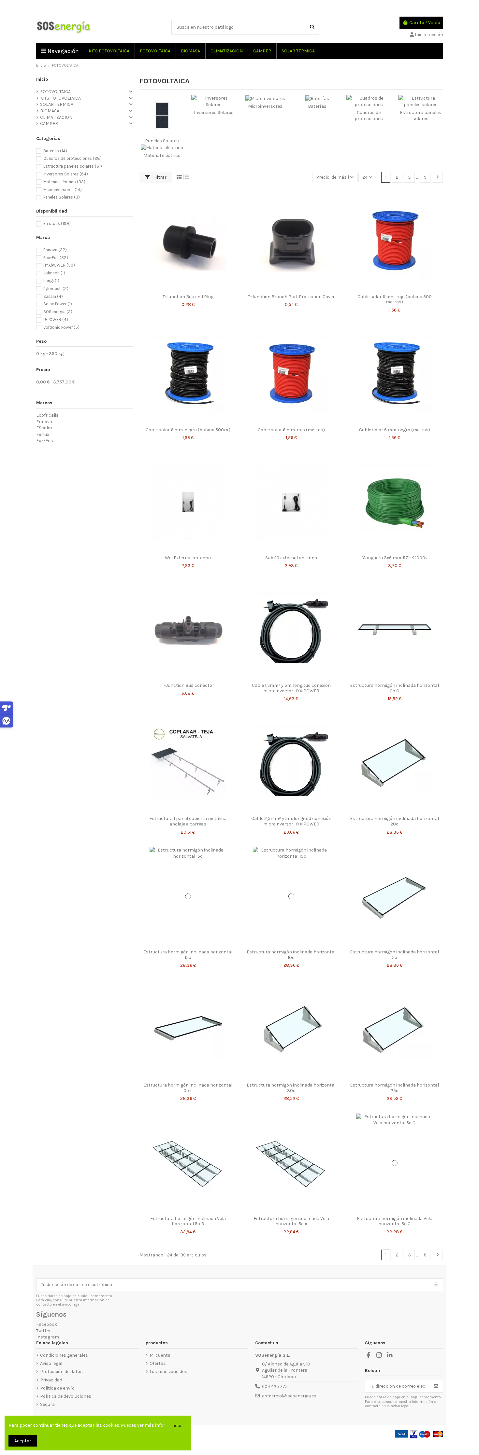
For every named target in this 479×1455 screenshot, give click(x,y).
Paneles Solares (162, 141)
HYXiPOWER (59, 265)
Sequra (47, 1404)
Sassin (53, 296)
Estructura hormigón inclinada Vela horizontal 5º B (188, 1221)
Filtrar (159, 177)
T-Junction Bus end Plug (188, 296)
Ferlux (42, 434)
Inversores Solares (214, 112)
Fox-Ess (55, 257)
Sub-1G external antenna (291, 558)
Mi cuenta (160, 1355)
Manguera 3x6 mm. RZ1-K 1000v (394, 558)
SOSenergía (57, 311)
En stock (57, 223)
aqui (176, 1425)
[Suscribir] (436, 1285)
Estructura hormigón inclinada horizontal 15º (187, 954)
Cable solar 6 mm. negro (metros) (394, 430)
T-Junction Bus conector (188, 685)
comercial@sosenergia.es (289, 1396)
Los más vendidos (168, 1371)
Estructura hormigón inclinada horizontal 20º (394, 821)
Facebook (46, 1324)
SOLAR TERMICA (56, 104)
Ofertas (158, 1363)
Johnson (54, 272)
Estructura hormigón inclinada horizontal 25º (394, 1087)
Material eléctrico (162, 155)
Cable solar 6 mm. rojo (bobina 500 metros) (394, 299)
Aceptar (22, 1441)
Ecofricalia (47, 415)
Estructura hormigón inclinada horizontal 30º (291, 1087)
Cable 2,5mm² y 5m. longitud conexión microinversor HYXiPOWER (291, 821)
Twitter (43, 1331)
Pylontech (55, 288)
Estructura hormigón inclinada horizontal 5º (394, 954)
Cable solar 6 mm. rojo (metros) (291, 430)
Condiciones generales (64, 1355)
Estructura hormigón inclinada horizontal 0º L (187, 1087)
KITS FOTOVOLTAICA (60, 98)
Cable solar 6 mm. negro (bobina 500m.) (188, 430)
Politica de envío (57, 1388)
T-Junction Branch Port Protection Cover (291, 296)
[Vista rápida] (192, 288)
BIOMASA (49, 111)
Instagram (47, 1337)
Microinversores (265, 106)
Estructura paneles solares (72, 166)
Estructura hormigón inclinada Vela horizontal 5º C (394, 1221)
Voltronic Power (61, 327)
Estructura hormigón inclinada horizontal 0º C (394, 688)
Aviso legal (51, 1363)
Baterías (317, 106)
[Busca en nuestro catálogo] (312, 27)
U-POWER (55, 319)
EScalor (44, 428)
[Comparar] (182, 288)
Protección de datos (61, 1371)
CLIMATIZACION (56, 117)
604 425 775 (275, 1386)
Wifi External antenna (188, 558)
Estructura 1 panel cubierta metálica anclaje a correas (187, 821)
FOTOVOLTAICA (55, 91)
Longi (51, 280)
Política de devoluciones (65, 1396)
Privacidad (51, 1380)
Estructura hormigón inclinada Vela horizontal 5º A (291, 1221)
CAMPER (49, 123)
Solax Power (57, 303)
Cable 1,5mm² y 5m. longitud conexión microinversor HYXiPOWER (291, 688)
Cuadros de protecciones (72, 158)
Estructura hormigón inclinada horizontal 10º (291, 954)
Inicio (42, 79)
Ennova (55, 249)
